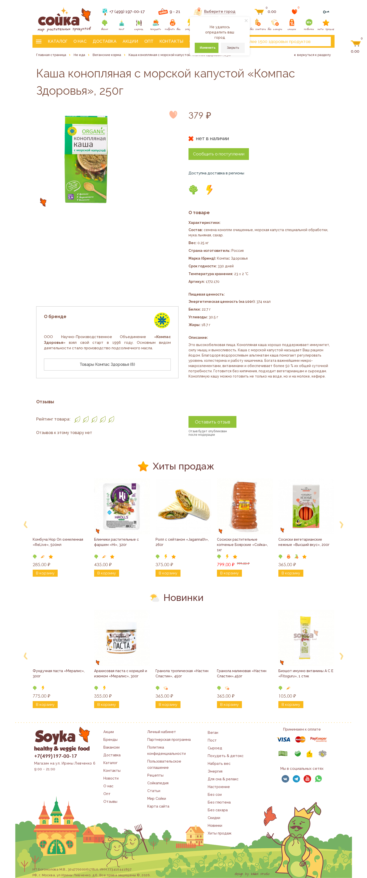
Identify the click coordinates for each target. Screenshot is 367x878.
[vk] (285, 779)
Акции (130, 41)
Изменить (207, 47)
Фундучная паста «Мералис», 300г (59, 673)
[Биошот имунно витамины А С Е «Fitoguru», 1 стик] (306, 638)
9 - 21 (175, 11)
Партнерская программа (169, 739)
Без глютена (219, 802)
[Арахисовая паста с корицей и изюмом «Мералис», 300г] (122, 638)
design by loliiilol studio (252, 874)
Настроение (219, 787)
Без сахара (218, 810)
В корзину (45, 573)
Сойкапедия (158, 783)
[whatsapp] (318, 779)
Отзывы (110, 801)
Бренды (110, 739)
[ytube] (307, 779)
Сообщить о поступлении (218, 153)
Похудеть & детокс (225, 756)
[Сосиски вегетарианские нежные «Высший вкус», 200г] (306, 506)
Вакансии (111, 747)
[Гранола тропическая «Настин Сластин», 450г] (183, 638)
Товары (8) (107, 364)
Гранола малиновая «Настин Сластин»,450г (242, 673)
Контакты (171, 41)
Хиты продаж (219, 833)
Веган (213, 732)
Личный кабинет (161, 732)
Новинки (215, 825)
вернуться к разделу (314, 55)
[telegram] (296, 779)
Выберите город (219, 11)
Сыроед (215, 748)
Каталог (57, 41)
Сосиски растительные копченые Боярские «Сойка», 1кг (243, 544)
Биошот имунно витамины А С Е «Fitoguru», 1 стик (306, 673)
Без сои (215, 794)
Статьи (153, 791)
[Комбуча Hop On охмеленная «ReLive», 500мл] (61, 506)
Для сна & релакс (223, 779)
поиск (323, 41)
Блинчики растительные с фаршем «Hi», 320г (117, 542)
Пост (212, 740)
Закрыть (233, 47)
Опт (149, 41)
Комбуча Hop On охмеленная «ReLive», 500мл (58, 542)
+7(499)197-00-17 (55, 756)
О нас (80, 41)
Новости (111, 778)
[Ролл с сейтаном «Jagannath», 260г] (183, 506)
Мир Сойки (156, 798)
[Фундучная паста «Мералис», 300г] (61, 638)
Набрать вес (219, 763)
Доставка (105, 41)
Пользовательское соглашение (164, 764)
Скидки (214, 818)
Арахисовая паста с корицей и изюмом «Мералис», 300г (121, 673)
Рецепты (155, 775)
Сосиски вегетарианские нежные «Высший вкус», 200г (304, 542)
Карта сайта (158, 806)
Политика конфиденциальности (166, 750)
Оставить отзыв (212, 422)
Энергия (215, 771)
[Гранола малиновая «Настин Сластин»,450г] (245, 638)
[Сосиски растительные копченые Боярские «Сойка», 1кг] (245, 506)
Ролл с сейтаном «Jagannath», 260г (183, 542)
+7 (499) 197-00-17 (127, 11)
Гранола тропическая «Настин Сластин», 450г (182, 673)
